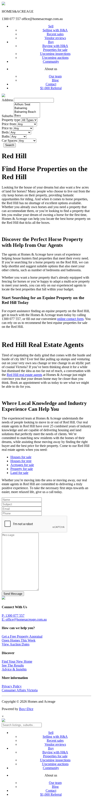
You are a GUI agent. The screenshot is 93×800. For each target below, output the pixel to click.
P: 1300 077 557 (13, 615)
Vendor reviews (55, 38)
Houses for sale (20, 457)
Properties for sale (55, 50)
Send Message (12, 593)
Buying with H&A (55, 46)
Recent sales (55, 34)
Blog (55, 80)
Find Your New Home (17, 661)
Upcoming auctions (55, 57)
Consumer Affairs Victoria (20, 690)
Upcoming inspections (55, 54)
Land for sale (19, 473)
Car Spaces (9, 140)
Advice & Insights (14, 669)
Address (7, 100)
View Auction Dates (15, 644)
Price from (9, 124)
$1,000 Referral (51, 88)
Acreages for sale (22, 465)
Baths (6, 136)
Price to (7, 128)
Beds (5, 132)
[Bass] (27, 116)
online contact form (70, 319)
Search (9, 145)
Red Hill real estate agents (24, 375)
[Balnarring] (27, 108)
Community (51, 61)
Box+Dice (26, 709)
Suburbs (7, 116)
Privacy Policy (12, 686)
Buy (51, 42)
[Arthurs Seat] (27, 104)
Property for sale (21, 469)
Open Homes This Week (18, 640)
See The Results (13, 665)
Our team (55, 76)
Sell (50, 26)
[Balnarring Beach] (27, 112)
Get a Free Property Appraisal (22, 636)
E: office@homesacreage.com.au (24, 619)
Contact (51, 84)
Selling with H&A (55, 30)
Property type (11, 120)
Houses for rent (20, 461)
